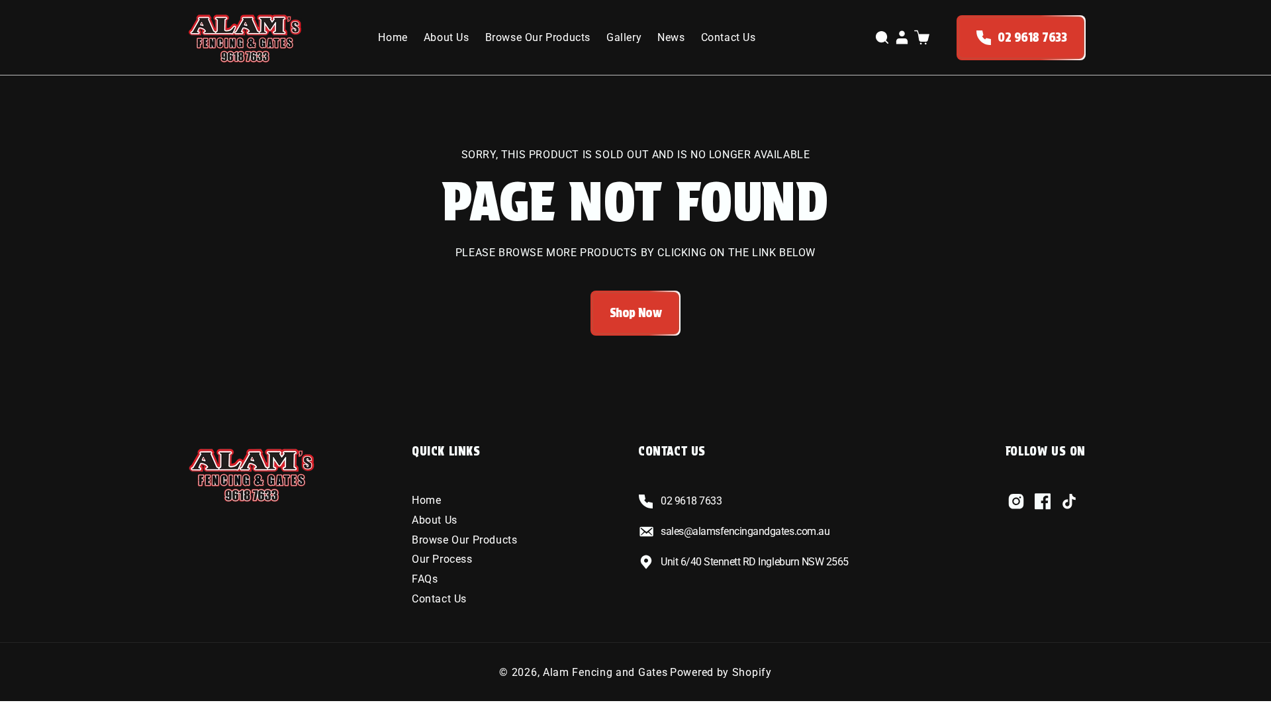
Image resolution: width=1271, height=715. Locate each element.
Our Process (442, 559)
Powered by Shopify (721, 672)
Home (426, 500)
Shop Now (636, 313)
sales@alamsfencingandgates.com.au (745, 531)
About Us (434, 520)
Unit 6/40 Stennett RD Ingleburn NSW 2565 (755, 561)
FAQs (425, 579)
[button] (882, 38)
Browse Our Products (464, 540)
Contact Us (439, 599)
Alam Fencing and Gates (605, 672)
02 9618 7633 (1032, 37)
